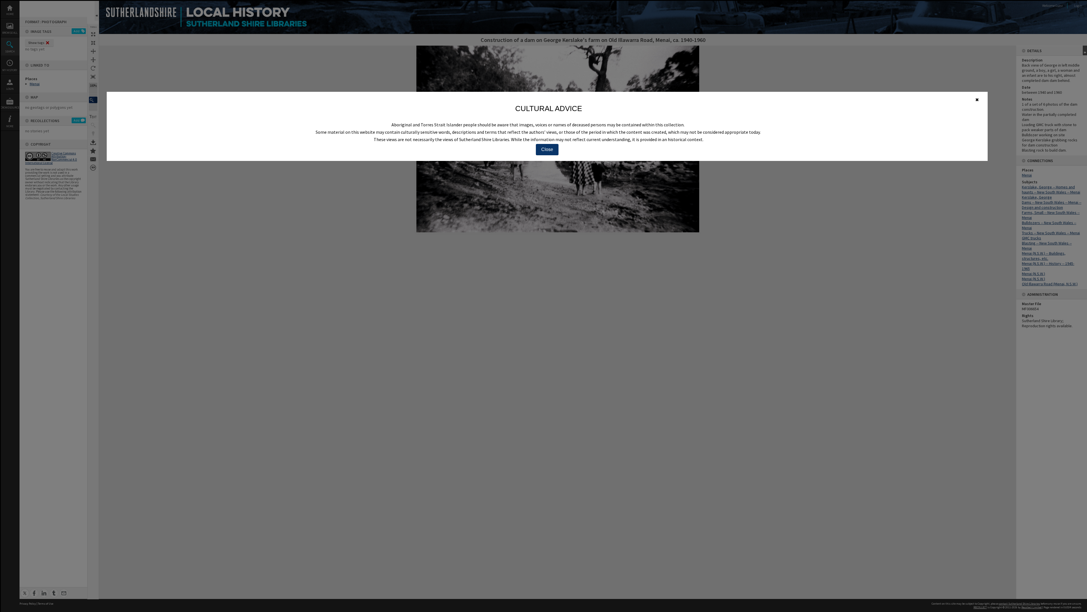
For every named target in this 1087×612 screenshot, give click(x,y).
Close (547, 149)
